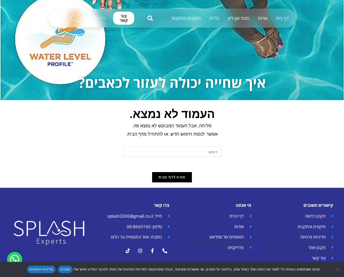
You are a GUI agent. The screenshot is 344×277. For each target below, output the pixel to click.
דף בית (282, 18)
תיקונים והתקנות (186, 18)
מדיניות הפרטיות (41, 269)
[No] (337, 269)
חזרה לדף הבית (172, 177)
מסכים (65, 269)
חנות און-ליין (238, 18)
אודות (262, 18)
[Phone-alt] (164, 251)
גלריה (214, 18)
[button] (14, 259)
